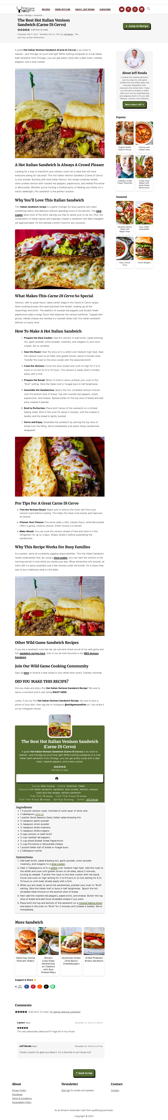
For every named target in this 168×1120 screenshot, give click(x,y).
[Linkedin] (142, 9)
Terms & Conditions (22, 1098)
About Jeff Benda (85, 9)
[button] (19, 29)
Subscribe (105, 9)
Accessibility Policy (21, 1102)
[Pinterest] (128, 9)
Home (20, 15)
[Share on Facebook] (26, 987)
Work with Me (62, 9)
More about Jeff (133, 104)
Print (61, 778)
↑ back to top (84, 1073)
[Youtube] (122, 9)
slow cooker (61, 557)
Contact (115, 1090)
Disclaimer (17, 1094)
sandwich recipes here (32, 653)
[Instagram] (135, 9)
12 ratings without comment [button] (65, 1012)
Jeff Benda (92, 799)
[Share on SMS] (52, 987)
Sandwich (38, 15)
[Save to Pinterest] (33, 987)
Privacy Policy (19, 1090)
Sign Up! (65, 1090)
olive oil (39, 814)
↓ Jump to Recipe (136, 26)
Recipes (46, 9)
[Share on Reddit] (39, 987)
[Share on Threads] (46, 987)
